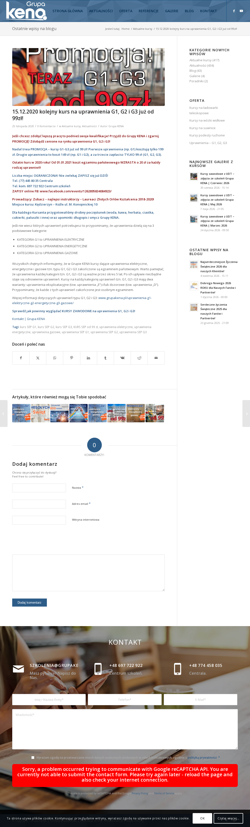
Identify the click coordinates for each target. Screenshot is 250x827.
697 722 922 (35, 186)
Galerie (194, 76)
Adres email (81, 503)
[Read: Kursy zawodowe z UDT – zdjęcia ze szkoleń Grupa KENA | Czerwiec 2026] (193, 176)
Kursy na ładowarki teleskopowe (203, 110)
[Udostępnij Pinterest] (71, 357)
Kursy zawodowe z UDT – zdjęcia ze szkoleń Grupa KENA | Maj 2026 (217, 199)
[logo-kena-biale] (28, 11)
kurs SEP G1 (28, 327)
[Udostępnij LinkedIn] (88, 357)
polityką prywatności (202, 757)
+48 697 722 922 (126, 665)
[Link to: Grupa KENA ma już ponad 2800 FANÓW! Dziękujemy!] (59, 413)
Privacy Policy (140, 793)
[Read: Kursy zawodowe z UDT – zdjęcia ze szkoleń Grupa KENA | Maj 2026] (193, 198)
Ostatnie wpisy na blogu (34, 28)
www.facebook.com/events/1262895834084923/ (76, 191)
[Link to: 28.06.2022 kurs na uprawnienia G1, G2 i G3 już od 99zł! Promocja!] (116, 413)
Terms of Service (164, 793)
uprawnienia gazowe (46, 332)
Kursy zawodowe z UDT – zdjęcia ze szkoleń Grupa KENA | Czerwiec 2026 (217, 178)
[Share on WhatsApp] (54, 357)
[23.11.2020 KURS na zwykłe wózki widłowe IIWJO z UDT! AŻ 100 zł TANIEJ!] (4, 413)
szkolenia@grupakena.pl (61, 665)
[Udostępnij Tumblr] (105, 357)
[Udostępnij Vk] (122, 357)
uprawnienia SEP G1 (75, 332)
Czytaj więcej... (229, 818)
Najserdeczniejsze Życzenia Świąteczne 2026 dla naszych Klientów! (219, 266)
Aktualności (89, 126)
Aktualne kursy (71, 126)
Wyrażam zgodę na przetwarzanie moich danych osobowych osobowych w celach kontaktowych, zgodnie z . (128, 757)
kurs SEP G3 (64, 327)
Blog (192, 70)
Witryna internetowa (85, 519)
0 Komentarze (46, 126)
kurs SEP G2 (46, 327)
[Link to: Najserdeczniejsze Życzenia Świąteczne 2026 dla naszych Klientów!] (40, 413)
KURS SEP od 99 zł (85, 327)
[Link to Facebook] (234, 10)
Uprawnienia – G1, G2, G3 (208, 143)
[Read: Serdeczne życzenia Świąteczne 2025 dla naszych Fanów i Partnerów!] (193, 307)
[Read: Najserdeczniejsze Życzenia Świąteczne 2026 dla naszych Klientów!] (193, 264)
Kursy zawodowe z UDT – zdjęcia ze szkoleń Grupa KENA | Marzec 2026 (217, 221)
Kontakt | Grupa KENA (28, 319)
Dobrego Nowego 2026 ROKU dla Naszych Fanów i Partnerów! (218, 287)
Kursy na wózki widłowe (207, 120)
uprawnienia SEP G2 (104, 332)
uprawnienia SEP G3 (133, 332)
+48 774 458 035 (205, 665)
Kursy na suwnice (202, 128)
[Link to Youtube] (241, 10)
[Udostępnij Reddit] (139, 357)
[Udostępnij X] (38, 357)
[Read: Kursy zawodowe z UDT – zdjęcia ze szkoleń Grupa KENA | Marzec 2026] (193, 219)
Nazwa (77, 487)
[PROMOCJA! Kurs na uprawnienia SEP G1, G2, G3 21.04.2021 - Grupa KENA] (88, 77)
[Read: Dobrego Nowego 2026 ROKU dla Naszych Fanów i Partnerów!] (193, 285)
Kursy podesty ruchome (207, 135)
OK (202, 818)
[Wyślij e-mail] (156, 357)
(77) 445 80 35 (29, 180)
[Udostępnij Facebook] (20, 357)
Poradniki (196, 81)
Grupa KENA (116, 126)
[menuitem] (67, 11)
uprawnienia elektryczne (116, 327)
